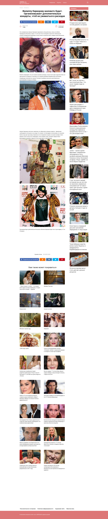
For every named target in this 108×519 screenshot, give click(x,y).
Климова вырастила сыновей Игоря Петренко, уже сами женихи (78, 62)
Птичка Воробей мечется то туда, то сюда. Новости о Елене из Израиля (79, 41)
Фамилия (46, 328)
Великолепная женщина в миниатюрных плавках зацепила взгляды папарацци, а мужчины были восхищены (54, 421)
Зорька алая (23, 309)
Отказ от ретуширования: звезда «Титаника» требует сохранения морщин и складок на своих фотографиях (54, 350)
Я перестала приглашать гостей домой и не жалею (78, 24)
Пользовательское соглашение (28, 508)
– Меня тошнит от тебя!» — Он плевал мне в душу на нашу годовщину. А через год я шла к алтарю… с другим (30, 288)
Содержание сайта (59, 508)
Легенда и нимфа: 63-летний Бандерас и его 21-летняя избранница (54, 396)
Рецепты (59, 2)
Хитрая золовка (48, 309)
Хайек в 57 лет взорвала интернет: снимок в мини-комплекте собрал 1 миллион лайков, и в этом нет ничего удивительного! (29, 398)
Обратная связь (70, 508)
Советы (65, 2)
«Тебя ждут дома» (24, 348)
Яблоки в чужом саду (25, 328)
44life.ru (23, 2)
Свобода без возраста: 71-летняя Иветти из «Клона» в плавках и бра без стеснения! (54, 444)
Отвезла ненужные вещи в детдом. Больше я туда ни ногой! (79, 208)
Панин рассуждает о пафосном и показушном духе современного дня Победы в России (78, 107)
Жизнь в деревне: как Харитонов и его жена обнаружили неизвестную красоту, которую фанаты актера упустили (30, 444)
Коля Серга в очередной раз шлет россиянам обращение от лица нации (78, 227)
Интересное (52, 2)
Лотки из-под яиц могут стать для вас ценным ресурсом (78, 270)
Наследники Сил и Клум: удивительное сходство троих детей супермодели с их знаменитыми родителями (30, 421)
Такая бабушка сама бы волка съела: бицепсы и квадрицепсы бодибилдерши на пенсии (78, 246)
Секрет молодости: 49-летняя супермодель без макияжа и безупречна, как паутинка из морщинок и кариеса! (54, 468)
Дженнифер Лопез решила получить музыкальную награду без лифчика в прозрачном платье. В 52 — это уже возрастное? (79, 129)
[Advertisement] (42, 120)
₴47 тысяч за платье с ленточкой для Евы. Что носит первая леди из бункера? (78, 83)
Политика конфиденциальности (45, 508)
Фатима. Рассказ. (48, 286)
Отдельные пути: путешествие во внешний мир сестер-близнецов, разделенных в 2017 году (28, 467)
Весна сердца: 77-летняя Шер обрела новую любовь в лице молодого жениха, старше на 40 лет (54, 373)
